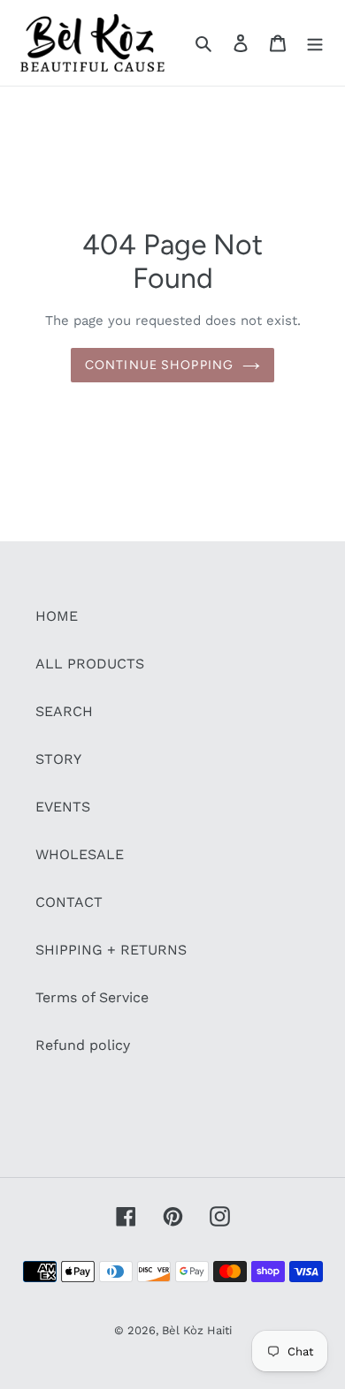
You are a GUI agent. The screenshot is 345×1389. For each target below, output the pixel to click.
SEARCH (64, 711)
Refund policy (82, 1045)
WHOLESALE (79, 854)
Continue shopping (159, 365)
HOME (56, 616)
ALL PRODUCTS (89, 663)
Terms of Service (92, 997)
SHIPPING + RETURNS (111, 949)
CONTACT (69, 902)
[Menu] (315, 42)
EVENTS (62, 806)
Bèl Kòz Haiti (197, 1330)
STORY (58, 759)
